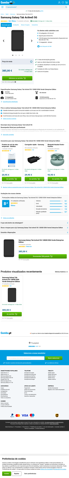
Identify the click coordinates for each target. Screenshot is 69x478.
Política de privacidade (6, 406)
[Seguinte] (31, 41)
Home (2, 14)
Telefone (27, 370)
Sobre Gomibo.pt (9, 427)
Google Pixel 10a (5, 379)
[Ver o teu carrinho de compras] (66, 2)
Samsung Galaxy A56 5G (7, 377)
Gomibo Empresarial (53, 388)
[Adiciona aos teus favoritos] (31, 62)
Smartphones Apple (29, 372)
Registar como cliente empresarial (56, 389)
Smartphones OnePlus (29, 376)
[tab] (12, 55)
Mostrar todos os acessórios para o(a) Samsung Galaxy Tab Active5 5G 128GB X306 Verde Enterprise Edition (33, 187)
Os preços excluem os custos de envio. (54, 422)
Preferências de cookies (36, 427)
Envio (25, 393)
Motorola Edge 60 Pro (6, 381)
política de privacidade (46, 469)
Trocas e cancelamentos (30, 394)
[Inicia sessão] (59, 2)
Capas (2, 388)
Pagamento (27, 388)
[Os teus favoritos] (63, 2)
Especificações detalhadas (10, 101)
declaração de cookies (60, 469)
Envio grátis (9, 183)
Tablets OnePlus (52, 379)
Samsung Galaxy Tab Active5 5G (25, 14)
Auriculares (3, 393)
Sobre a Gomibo (5, 403)
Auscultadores (4, 394)
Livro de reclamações (48, 427)
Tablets (50, 370)
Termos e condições (29, 428)
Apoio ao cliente (29, 386)
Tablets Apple (51, 372)
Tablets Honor (51, 377)
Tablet (6, 14)
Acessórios (4, 386)
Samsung (12, 14)
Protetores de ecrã (5, 389)
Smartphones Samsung (30, 374)
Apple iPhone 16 (5, 374)
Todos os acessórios (6, 397)
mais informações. (54, 423)
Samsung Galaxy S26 (6, 376)
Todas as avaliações (8, 218)
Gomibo (3, 401)
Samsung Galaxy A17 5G (7, 382)
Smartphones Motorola (30, 377)
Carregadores (4, 391)
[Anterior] (3, 41)
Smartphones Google (29, 379)
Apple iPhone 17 (5, 372)
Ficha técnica (25, 427)
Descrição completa (8, 134)
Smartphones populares (9, 370)
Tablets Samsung (52, 374)
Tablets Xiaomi (51, 376)
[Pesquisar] (66, 7)
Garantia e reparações (29, 396)
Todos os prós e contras (9, 118)
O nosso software (5, 404)
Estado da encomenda (29, 389)
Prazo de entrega (28, 391)
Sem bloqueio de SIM (45, 46)
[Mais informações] (15, 82)
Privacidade (18, 427)
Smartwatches (4, 396)
